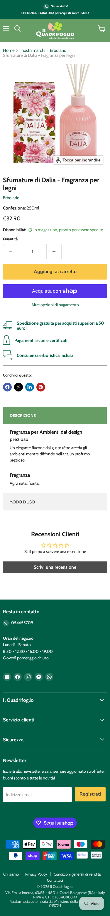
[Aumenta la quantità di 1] (54, 251)
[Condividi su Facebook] (7, 387)
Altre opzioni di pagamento (55, 304)
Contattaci (55, 880)
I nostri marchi (32, 50)
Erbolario (58, 50)
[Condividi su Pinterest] (40, 387)
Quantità (10, 239)
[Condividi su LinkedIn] (29, 387)
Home (9, 50)
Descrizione (23, 415)
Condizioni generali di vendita (77, 874)
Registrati (90, 794)
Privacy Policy (36, 874)
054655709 (21, 622)
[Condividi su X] (18, 387)
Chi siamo (11, 874)
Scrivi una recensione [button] (55, 567)
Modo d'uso (22, 502)
